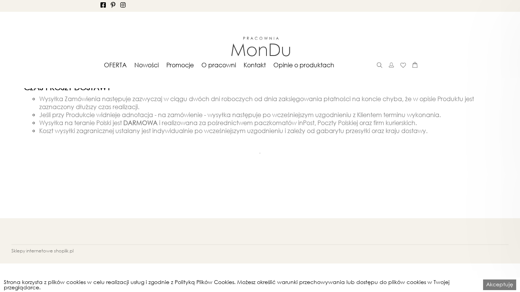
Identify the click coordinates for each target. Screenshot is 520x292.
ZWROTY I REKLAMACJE (239, 272)
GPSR (390, 272)
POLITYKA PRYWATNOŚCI (161, 272)
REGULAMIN (100, 272)
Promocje (180, 65)
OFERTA (115, 65)
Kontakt (255, 65)
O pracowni (218, 65)
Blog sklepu (421, 272)
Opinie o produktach (303, 65)
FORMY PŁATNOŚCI (309, 272)
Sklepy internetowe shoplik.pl (42, 251)
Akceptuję (499, 284)
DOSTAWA (359, 272)
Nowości (146, 65)
